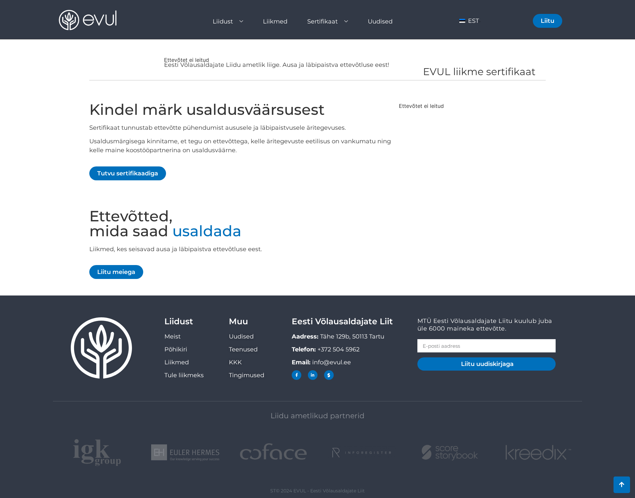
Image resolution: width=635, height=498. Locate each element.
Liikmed (275, 21)
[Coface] (273, 452)
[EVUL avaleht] (94, 20)
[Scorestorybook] (329, 375)
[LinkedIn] (313, 375)
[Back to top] (622, 484)
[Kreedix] (538, 452)
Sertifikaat (322, 21)
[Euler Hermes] (185, 452)
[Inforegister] (361, 453)
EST (472, 20)
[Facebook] (296, 375)
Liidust (223, 21)
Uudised (380, 21)
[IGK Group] (97, 452)
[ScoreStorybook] (450, 452)
